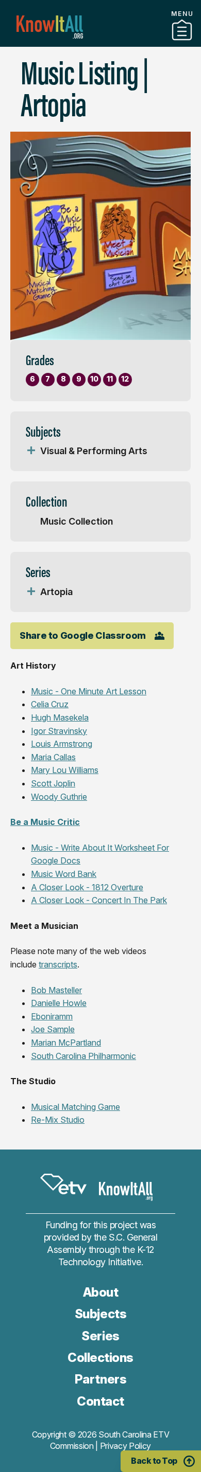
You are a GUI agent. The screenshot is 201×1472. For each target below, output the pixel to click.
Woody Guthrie (59, 797)
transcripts (58, 964)
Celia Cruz (50, 704)
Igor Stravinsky (59, 731)
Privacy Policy (126, 1446)
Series (100, 1336)
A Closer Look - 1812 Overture (87, 887)
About (101, 1292)
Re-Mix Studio (58, 1120)
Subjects (100, 1313)
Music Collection (76, 521)
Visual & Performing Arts (93, 450)
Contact (100, 1401)
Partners (100, 43)
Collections (100, 1357)
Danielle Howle (59, 1003)
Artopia (56, 591)
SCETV (63, 1184)
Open (31, 451)
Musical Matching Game (75, 1107)
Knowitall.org (49, 27)
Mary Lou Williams (64, 770)
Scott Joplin (53, 783)
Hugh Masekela (60, 717)
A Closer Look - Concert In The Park (99, 900)
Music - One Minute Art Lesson (88, 691)
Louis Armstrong (61, 744)
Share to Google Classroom (83, 635)
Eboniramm (52, 1016)
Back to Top (154, 1461)
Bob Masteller (56, 990)
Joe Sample (53, 1029)
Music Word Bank (63, 874)
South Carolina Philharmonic (83, 1056)
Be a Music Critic (45, 822)
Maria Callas (53, 757)
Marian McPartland (66, 1042)
